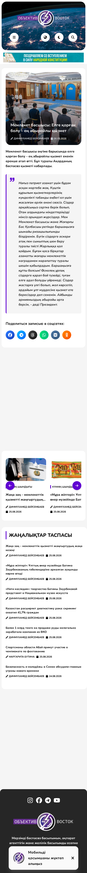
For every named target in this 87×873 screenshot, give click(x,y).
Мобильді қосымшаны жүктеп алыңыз (46, 858)
